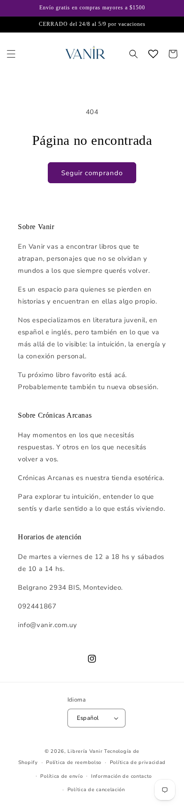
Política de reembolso (73, 762)
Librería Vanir (84, 751)
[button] (11, 54)
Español (88, 718)
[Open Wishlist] (153, 54)
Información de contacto (121, 776)
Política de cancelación (96, 789)
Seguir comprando (92, 172)
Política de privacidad (138, 762)
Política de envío (61, 776)
